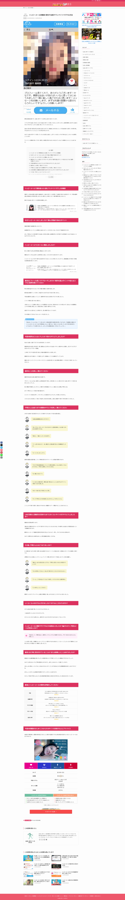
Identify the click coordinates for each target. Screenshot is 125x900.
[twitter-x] (94, 0)
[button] (1, 443)
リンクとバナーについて (42, 896)
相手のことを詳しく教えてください (39, 165)
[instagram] (95, 0)
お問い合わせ (97, 896)
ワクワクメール (87, 75)
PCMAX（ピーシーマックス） (89, 73)
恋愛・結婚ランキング (86, 157)
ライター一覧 (50, 896)
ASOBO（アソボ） (87, 87)
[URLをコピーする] (1, 457)
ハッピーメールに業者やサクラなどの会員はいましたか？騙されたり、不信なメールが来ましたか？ (92, 198)
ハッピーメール (87, 70)
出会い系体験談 (28, 820)
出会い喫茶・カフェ (87, 125)
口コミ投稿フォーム (59, 896)
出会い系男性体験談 (36, 820)
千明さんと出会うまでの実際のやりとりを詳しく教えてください (46, 167)
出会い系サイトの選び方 (88, 51)
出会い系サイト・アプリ (88, 68)
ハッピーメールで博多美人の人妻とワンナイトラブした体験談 (45, 153)
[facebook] (92, 0)
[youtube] (97, 0)
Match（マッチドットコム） (89, 110)
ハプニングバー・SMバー (88, 134)
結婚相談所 (85, 120)
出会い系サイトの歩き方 (30, 841)
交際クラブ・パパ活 (87, 128)
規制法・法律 (85, 59)
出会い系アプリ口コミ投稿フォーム (90, 143)
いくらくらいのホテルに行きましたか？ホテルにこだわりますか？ (46, 174)
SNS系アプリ (86, 92)
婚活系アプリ (86, 112)
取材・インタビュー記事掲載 (30, 896)
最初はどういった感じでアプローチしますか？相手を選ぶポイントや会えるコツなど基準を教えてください (92, 176)
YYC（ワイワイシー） (87, 78)
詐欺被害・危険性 (86, 62)
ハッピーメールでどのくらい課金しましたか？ (42, 157)
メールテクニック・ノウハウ (89, 54)
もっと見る (51, 177)
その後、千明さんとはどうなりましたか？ (40, 172)
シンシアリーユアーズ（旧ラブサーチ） (91, 115)
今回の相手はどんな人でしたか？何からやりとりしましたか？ (45, 163)
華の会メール (86, 90)
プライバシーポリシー (73, 896)
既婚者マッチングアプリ (88, 131)
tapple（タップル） (87, 102)
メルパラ (85, 82)
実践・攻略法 (85, 57)
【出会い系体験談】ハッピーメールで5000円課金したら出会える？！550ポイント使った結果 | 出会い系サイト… (56, 266)
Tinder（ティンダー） (88, 105)
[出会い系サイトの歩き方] (62, 4)
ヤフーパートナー (87, 117)
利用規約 (91, 896)
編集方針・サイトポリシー (84, 896)
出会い (84, 123)
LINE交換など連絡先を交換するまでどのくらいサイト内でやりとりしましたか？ (50, 170)
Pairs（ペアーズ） (87, 98)
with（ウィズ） (86, 107)
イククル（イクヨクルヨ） (88, 80)
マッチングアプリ (87, 95)
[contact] (99, 0)
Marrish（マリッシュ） (88, 100)
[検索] (101, 0)
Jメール (85, 85)
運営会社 (65, 896)
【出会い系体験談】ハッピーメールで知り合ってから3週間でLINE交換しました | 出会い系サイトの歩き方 (56, 206)
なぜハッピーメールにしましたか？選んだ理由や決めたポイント (46, 155)
